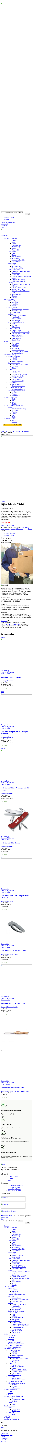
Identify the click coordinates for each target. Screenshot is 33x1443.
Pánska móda (12, 240)
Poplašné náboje (16, 317)
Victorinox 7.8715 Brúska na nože (13, 1003)
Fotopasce (15, 346)
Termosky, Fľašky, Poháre (19, 374)
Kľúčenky (15, 410)
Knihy (13, 1414)
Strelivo (10, 314)
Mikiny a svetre (16, 245)
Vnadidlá (14, 394)
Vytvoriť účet (4, 1433)
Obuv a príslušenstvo (14, 269)
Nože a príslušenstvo (14, 363)
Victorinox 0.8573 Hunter (10, 843)
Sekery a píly (15, 1360)
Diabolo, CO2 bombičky (19, 1304)
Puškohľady (15, 345)
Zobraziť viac (16, 327)
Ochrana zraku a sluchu (18, 386)
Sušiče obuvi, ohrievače (18, 281)
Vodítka (14, 400)
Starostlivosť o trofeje (18, 381)
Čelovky (14, 359)
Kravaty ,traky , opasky (18, 289)
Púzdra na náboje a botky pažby (21, 332)
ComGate (4, 621)
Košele (14, 243)
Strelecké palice (16, 338)
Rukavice (14, 296)
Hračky (14, 402)
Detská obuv (15, 274)
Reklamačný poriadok (14, 1190)
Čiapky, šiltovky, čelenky (19, 287)
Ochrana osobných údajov (15, 1185)
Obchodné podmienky (14, 1189)
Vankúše (14, 412)
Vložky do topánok (17, 1265)
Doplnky (10, 282)
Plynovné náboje (16, 1308)
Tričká (13, 242)
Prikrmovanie (16, 395)
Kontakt (10, 1178)
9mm (13, 323)
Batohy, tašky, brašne (18, 376)
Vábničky (14, 392)
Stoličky (14, 373)
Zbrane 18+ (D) (12, 307)
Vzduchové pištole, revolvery (20, 309)
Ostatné (10, 1402)
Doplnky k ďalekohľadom (15, 1345)
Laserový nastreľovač (18, 350)
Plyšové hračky (16, 1409)
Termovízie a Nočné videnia (16, 1344)
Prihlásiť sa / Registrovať (11, 1419)
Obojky (14, 399)
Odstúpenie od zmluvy (14, 1187)
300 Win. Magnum (17, 1317)
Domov (3, 431)
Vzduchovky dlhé (17, 310)
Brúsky (14, 368)
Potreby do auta (16, 379)
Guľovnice (15, 302)
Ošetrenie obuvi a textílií (19, 279)
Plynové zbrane (16, 312)
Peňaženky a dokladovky (19, 1399)
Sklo (13, 415)
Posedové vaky (16, 371)
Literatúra (14, 422)
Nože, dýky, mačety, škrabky (20, 364)
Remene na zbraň (17, 335)
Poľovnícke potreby (11, 431)
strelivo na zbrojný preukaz (16, 322)
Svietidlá (14, 358)
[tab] (18, 533)
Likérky (14, 413)
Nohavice (14, 248)
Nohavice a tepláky (17, 268)
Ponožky (14, 297)
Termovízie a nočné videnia (20, 351)
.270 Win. (14, 325)
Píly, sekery (15, 366)
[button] (5, 673)
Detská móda (12, 263)
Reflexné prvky (16, 294)
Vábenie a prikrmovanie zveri (16, 391)
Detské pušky (16, 1411)
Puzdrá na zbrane (17, 330)
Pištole (14, 305)
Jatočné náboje (16, 320)
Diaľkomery (15, 348)
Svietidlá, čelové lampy (15, 356)
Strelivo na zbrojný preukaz (16, 1311)
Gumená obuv (16, 273)
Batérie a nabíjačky (17, 361)
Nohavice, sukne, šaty (18, 260)
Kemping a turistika (17, 377)
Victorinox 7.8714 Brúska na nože (13, 951)
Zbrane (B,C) (12, 300)
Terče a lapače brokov (18, 1327)
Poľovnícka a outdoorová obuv (21, 271)
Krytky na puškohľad (18, 353)
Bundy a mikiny (16, 266)
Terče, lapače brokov (18, 336)
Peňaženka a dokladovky (19, 409)
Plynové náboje (16, 318)
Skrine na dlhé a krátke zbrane (20, 333)
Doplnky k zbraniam (14, 328)
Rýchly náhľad (5, 670)
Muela (30, 529)
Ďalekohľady (15, 343)
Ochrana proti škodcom (15, 387)
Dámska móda (12, 251)
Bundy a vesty (16, 246)
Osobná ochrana (13, 382)
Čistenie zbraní (16, 340)
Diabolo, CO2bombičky (19, 315)
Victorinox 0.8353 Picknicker (12, 677)
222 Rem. (14, 1316)
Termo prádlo (16, 250)
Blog (9, 1180)
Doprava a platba (13, 1176)
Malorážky (15, 304)
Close (2, 1219)
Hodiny (14, 417)
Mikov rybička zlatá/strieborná (12, 1088)
